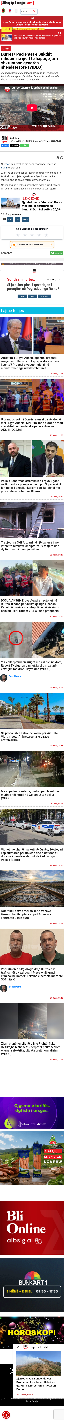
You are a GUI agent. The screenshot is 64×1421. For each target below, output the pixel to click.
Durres (25, 219)
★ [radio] (18, 235)
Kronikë (6, 49)
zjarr (7, 163)
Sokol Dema (15, 676)
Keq (32, 296)
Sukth (4, 167)
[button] (6, 1415)
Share (6, 145)
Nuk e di (44, 296)
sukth (10, 219)
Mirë (22, 296)
